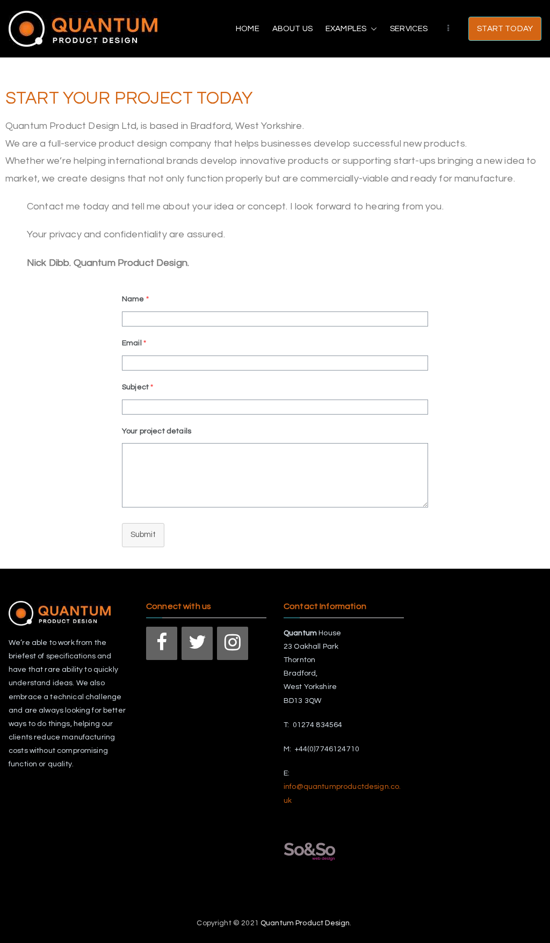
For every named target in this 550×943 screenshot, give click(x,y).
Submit (143, 535)
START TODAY (505, 29)
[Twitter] (197, 643)
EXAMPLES (345, 29)
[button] (371, 28)
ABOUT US (292, 29)
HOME (247, 29)
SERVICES (409, 29)
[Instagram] (232, 643)
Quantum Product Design (305, 923)
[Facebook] (161, 643)
